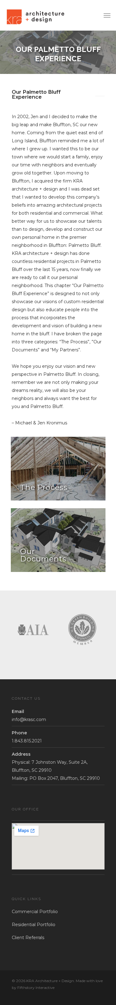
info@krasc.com (29, 719)
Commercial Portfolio (35, 911)
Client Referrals (28, 937)
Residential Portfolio (33, 924)
